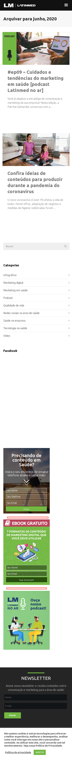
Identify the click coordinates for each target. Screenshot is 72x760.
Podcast (8, 297)
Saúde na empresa (14, 320)
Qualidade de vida (13, 305)
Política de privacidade (18, 752)
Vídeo (6, 335)
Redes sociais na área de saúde (21, 313)
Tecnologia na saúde (15, 328)
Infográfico (10, 275)
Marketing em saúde (15, 290)
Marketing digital (13, 282)
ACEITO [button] (40, 752)
